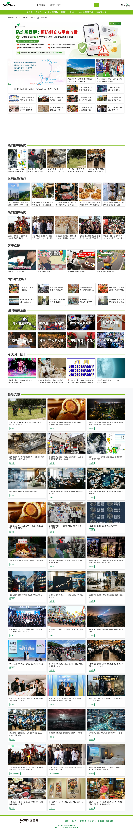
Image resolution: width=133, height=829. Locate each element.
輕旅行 (38, 12)
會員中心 (74, 821)
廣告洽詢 (109, 821)
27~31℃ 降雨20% (38, 17)
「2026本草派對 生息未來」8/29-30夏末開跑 (26, 560)
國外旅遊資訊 (17, 279)
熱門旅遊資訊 (17, 179)
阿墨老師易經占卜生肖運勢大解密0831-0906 (105, 526)
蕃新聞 (30, 12)
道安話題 (14, 245)
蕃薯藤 (8, 4)
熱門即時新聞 (17, 145)
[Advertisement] (62, 128)
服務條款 (83, 821)
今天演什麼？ (17, 354)
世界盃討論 (101, 12)
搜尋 (72, 12)
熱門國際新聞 (17, 212)
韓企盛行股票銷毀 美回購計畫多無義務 (23, 491)
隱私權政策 (92, 821)
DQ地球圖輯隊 (51, 12)
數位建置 (101, 821)
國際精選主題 (17, 310)
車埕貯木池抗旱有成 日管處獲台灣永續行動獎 (26, 664)
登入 (123, 5)
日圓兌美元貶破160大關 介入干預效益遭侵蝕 (25, 595)
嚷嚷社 (64, 12)
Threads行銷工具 (85, 12)
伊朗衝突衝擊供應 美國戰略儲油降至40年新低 (65, 733)
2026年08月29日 (14, 18)
